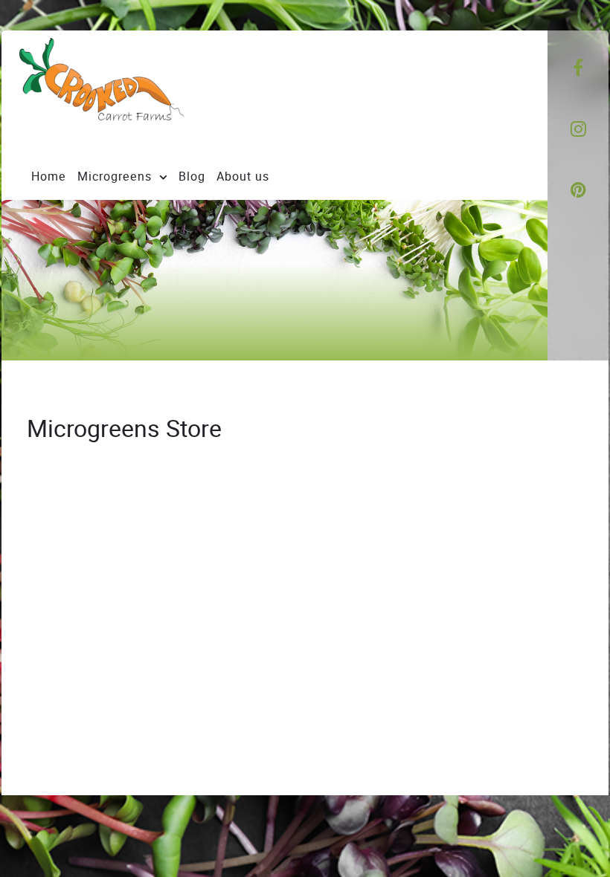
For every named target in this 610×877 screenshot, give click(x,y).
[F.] (131, 91)
